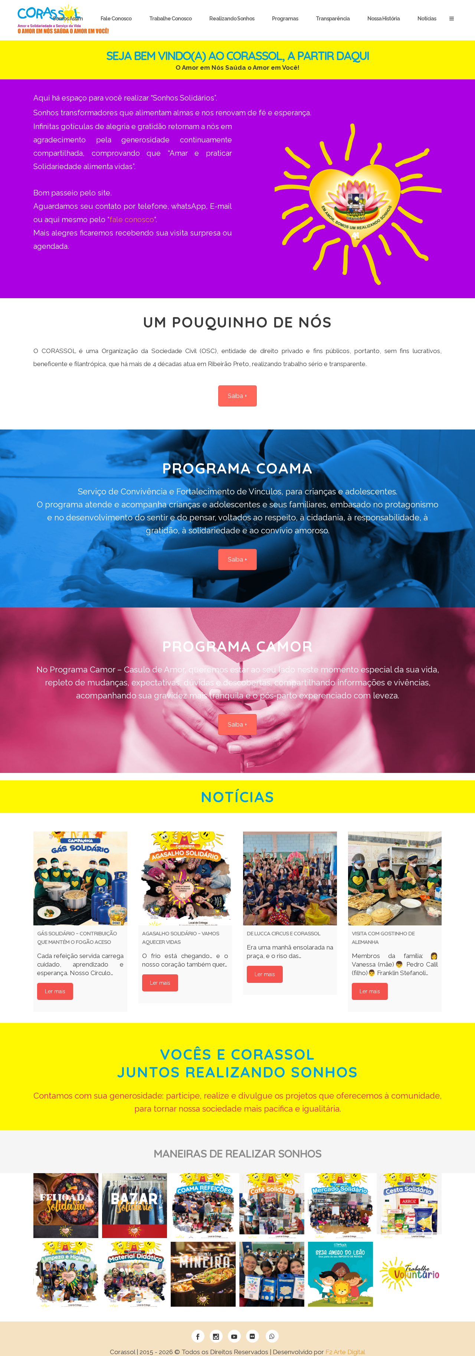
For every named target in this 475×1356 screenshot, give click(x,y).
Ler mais (55, 991)
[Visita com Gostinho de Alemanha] (395, 878)
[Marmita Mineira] (203, 1274)
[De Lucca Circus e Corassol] (290, 878)
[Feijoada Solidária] (65, 1205)
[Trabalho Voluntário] (409, 1274)
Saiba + (237, 395)
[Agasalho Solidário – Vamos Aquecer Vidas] (185, 878)
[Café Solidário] (271, 1205)
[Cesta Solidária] (409, 1205)
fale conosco (131, 219)
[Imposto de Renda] (340, 1274)
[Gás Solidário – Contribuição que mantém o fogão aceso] (80, 878)
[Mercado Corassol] (340, 1205)
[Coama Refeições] (203, 1205)
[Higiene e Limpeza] (65, 1274)
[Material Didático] (134, 1274)
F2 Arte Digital (345, 1352)
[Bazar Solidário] (134, 1205)
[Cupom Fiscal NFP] (271, 1274)
